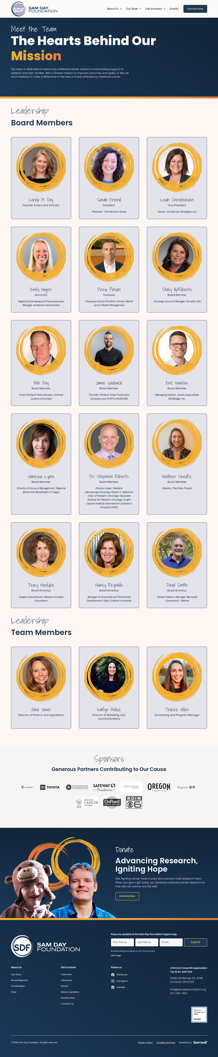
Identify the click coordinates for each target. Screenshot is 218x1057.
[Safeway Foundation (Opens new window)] (104, 787)
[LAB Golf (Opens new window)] (27, 787)
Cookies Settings (165, 1042)
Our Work (132, 9)
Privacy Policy (145, 1042)
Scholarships (18, 986)
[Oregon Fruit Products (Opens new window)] (159, 787)
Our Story (16, 974)
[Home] (34, 9)
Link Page (116, 955)
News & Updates (70, 991)
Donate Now (195, 9)
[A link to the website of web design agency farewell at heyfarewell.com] (200, 1042)
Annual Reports (19, 980)
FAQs (13, 991)
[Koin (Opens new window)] (134, 802)
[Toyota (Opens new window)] (49, 787)
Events (64, 986)
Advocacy (66, 980)
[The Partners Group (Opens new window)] (77, 787)
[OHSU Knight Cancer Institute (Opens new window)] (87, 802)
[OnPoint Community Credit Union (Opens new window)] (112, 802)
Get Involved (153, 9)
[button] (114, 9)
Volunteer (66, 974)
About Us (112, 9)
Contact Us (67, 1003)
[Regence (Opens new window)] (186, 787)
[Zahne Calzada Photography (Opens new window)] (131, 787)
